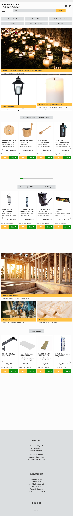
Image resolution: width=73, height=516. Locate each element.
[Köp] (13, 157)
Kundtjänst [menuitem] (36, 482)
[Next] (70, 149)
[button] (3, 10)
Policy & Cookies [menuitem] (36, 489)
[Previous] (2, 149)
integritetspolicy (52, 432)
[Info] (49, 371)
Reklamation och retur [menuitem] (36, 491)
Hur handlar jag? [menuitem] (36, 479)
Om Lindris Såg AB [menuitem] (36, 484)
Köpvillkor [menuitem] (36, 486)
